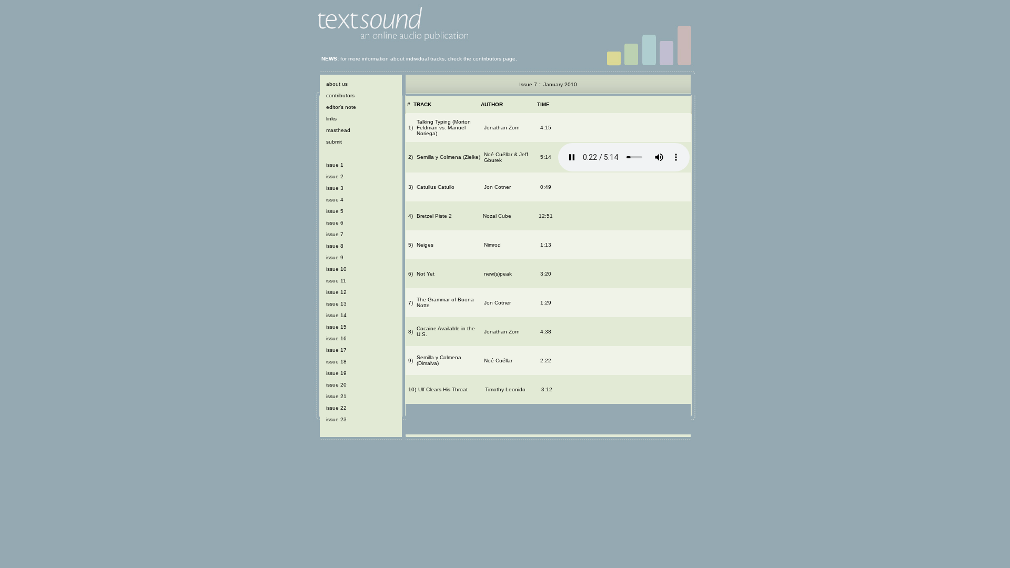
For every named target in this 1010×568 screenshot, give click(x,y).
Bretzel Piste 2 (434, 216)
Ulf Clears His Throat (443, 389)
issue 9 (335, 257)
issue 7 (335, 234)
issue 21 (336, 396)
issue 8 (335, 246)
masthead (338, 130)
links (331, 118)
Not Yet (426, 274)
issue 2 (335, 176)
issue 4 (335, 199)
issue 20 (336, 385)
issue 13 (336, 304)
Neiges (425, 245)
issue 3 (335, 188)
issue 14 (336, 315)
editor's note (341, 107)
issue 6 (335, 223)
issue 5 (335, 211)
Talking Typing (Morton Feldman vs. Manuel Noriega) (444, 127)
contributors (340, 95)
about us (337, 84)
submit (334, 142)
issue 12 (336, 292)
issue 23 (336, 419)
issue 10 (336, 269)
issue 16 (336, 338)
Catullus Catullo (435, 187)
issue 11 (336, 280)
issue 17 (336, 350)
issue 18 (336, 361)
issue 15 (336, 327)
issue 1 (335, 165)
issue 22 (336, 408)
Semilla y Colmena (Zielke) (448, 157)
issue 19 (336, 373)
